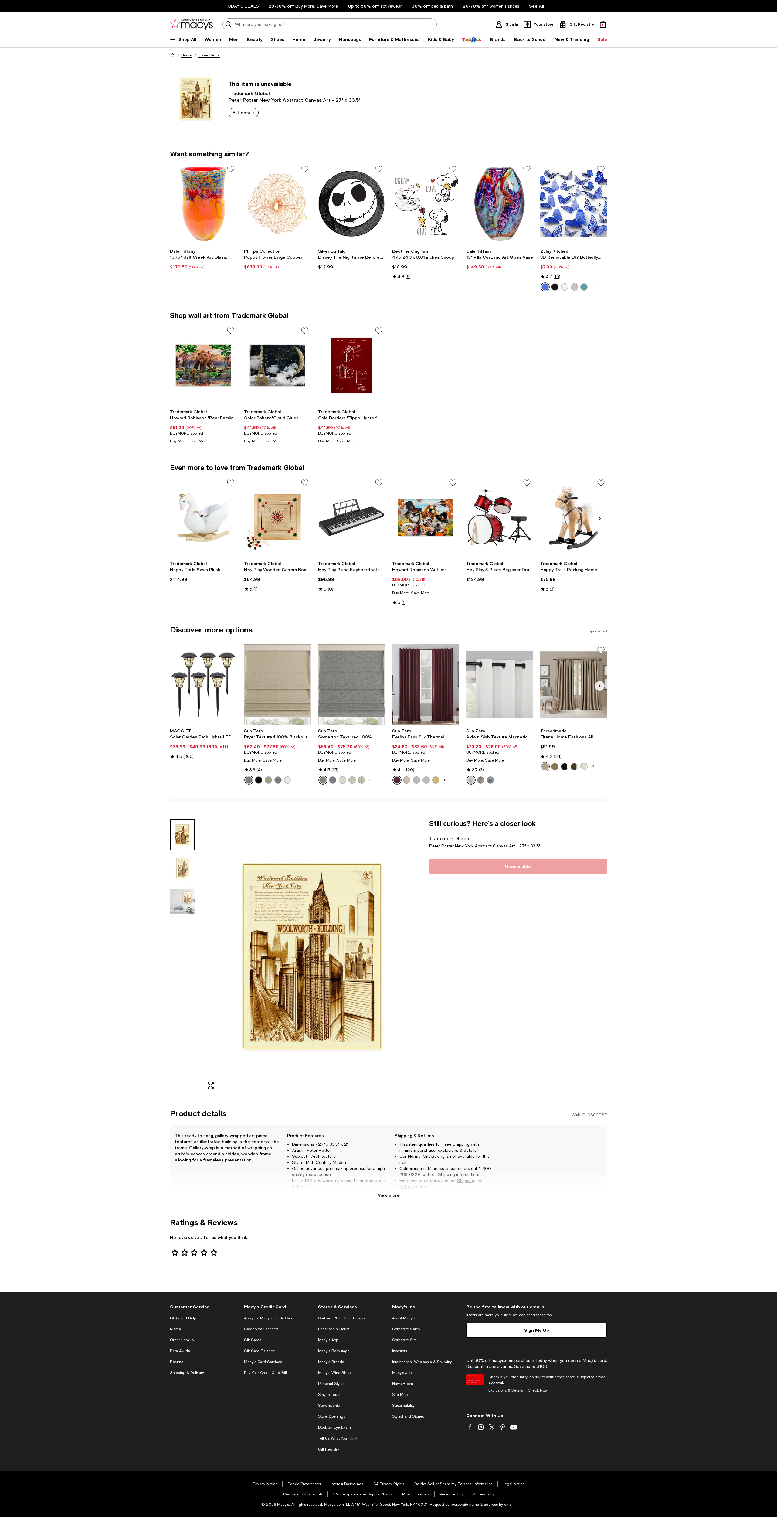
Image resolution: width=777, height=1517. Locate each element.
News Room (402, 1384)
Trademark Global (249, 93)
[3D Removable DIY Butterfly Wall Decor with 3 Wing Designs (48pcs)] (573, 203)
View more (388, 1195)
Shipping (465, 1180)
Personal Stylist (331, 1384)
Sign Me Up (536, 1330)
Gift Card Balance (259, 1351)
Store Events (329, 1405)
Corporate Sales (406, 1329)
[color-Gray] (323, 780)
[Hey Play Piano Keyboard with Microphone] (351, 517)
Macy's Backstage (334, 1351)
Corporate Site (404, 1340)
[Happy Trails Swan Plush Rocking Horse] (203, 517)
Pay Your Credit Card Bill (265, 1373)
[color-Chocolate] (574, 766)
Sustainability (403, 1405)
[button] (296, 956)
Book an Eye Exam (334, 1427)
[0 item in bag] (603, 24)
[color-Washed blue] (490, 780)
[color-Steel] (249, 780)
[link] (203, 259)
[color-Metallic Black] (554, 287)
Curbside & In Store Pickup (341, 1318)
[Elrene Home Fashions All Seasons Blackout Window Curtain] (573, 684)
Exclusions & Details (505, 1390)
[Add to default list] (230, 169)
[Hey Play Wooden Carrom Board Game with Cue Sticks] (277, 517)
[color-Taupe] (545, 766)
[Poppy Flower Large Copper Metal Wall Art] (277, 203)
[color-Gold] (435, 780)
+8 (444, 780)
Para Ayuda (180, 1351)
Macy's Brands (331, 1362)
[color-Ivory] (584, 766)
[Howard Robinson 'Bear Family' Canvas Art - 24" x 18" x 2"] (203, 365)
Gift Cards (252, 1340)
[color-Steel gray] (278, 780)
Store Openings (331, 1416)
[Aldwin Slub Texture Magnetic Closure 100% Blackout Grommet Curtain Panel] (499, 684)
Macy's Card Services (263, 1362)
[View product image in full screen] (210, 1085)
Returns (407, 1186)
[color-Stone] (480, 780)
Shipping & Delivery (187, 1373)
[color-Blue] (332, 780)
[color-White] (287, 780)
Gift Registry (328, 1449)
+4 (592, 767)
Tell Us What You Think (337, 1438)
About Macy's (403, 1318)
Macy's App (328, 1340)
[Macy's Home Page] (191, 24)
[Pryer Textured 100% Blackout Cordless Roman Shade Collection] (277, 684)
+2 (370, 780)
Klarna (175, 1329)
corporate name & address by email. (483, 1504)
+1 (592, 287)
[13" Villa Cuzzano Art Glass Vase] (499, 203)
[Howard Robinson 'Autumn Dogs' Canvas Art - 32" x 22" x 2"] (425, 517)
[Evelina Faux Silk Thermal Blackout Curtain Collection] (425, 684)
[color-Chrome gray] (426, 780)
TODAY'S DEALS (242, 6)
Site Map (400, 1395)
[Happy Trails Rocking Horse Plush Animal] (573, 517)
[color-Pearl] (471, 780)
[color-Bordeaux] (397, 780)
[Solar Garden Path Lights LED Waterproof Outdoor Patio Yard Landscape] (203, 684)
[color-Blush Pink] (406, 780)
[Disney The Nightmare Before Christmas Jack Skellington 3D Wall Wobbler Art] (351, 203)
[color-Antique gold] (554, 766)
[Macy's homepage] (172, 55)
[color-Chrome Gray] (416, 780)
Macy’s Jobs (402, 1373)
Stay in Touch (329, 1395)
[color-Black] (258, 780)
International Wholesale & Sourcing (422, 1362)
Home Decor (209, 55)
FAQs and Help (183, 1318)
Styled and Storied (408, 1416)
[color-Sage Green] (352, 780)
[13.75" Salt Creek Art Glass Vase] (203, 203)
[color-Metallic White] (564, 287)
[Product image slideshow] (312, 956)
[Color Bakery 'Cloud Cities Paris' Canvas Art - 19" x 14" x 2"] (277, 365)
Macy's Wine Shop (334, 1373)
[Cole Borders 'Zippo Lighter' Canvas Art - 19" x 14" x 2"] (351, 365)
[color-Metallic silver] (574, 287)
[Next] (600, 205)
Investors (399, 1351)
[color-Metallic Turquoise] (584, 287)
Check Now (538, 1390)
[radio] (545, 287)
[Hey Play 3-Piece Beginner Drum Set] (499, 517)
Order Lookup (182, 1340)
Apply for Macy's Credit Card (268, 1318)
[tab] (182, 834)
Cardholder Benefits (261, 1329)
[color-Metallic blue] (545, 287)
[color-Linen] (342, 780)
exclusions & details (457, 1150)
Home (186, 55)
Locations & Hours (333, 1329)
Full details (243, 112)
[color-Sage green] (268, 780)
